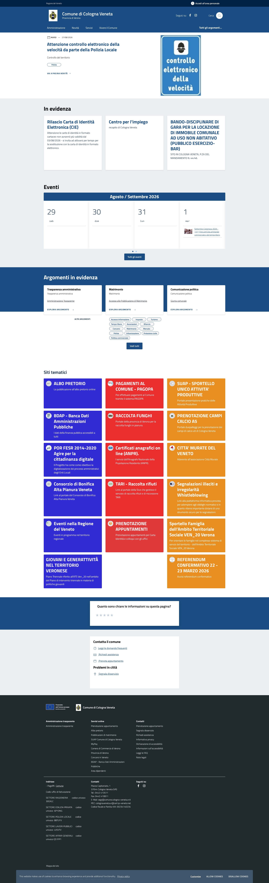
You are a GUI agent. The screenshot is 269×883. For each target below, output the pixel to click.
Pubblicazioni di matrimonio (103, 735)
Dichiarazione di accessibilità (149, 744)
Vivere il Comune (108, 28)
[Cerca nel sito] (219, 15)
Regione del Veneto (54, 3)
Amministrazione (56, 28)
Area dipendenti (98, 770)
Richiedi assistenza (145, 735)
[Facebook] (189, 15)
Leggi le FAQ (142, 753)
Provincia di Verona (100, 753)
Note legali (141, 757)
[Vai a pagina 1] (132, 251)
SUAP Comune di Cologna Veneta (106, 739)
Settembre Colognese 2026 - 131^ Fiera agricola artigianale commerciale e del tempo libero (207, 231)
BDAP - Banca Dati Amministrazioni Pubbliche (107, 764)
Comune (59, 785)
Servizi (89, 28)
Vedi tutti (134, 346)
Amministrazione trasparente (59, 726)
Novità (75, 28)
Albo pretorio (97, 730)
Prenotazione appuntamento (104, 726)
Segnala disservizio (145, 730)
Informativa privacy (145, 739)
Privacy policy (123, 876)
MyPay (94, 744)
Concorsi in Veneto (99, 757)
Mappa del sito (52, 865)
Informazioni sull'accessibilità (149, 748)
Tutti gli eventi (135, 257)
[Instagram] (194, 15)
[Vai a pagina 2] (136, 251)
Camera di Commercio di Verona (105, 748)
